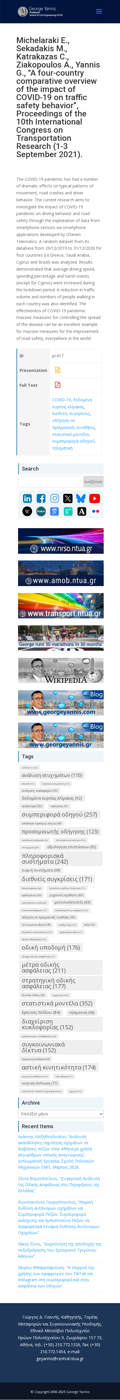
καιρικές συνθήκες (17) (34, 1076)
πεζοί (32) (89, 925)
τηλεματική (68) (81, 1012)
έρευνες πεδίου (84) (41, 1012)
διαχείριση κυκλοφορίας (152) (47, 1024)
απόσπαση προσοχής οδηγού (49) (41, 823)
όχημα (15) (75, 1091)
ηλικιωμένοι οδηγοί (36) (36, 925)
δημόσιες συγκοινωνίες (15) (37, 932)
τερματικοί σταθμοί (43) (36, 1059)
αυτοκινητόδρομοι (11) (34, 910)
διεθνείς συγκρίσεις (71, 413)
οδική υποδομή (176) (51, 947)
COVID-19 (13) (30, 767)
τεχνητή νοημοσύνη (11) (55, 783)
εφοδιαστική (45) (31, 895)
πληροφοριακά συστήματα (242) (45, 858)
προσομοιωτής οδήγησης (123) (60, 831)
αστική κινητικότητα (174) (59, 1067)
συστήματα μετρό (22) (34, 902)
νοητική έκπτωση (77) (39, 1083)
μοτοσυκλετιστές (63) (72, 902)
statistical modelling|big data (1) (41, 1091)
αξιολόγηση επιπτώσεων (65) (71, 846)
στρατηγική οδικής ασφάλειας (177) (48, 983)
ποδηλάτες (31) (59, 806)
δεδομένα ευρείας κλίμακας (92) (52, 798)
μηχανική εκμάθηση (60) (66, 895)
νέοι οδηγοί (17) (64, 1076)
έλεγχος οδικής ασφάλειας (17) (38, 956)
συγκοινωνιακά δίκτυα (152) (43, 1047)
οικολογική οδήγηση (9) (35, 840)
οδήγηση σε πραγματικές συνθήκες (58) (48, 917)
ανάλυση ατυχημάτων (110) (52, 775)
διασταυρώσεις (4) (31, 888)
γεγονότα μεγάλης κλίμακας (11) (67, 888)
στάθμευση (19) (67, 924)
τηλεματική (62, 448)
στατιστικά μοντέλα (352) (57, 1003)
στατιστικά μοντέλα (70, 434)
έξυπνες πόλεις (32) (33, 995)
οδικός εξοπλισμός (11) (34, 939)
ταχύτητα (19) (60, 995)
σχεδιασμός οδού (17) (71, 932)
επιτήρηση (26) (30, 847)
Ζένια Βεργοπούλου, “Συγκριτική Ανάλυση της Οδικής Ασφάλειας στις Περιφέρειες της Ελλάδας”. (59, 1184)
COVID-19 (61, 399)
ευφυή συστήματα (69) (41, 870)
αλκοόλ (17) (28, 783)
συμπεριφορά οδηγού (73, 441)
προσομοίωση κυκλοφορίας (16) (39, 1036)
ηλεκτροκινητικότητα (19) (70, 840)
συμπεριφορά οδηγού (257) (59, 814)
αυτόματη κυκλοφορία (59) (40, 791)
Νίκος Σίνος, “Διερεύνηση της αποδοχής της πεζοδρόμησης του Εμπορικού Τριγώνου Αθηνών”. (59, 1250)
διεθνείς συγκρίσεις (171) (57, 879)
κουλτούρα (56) (32, 806)
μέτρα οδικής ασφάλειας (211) (44, 967)
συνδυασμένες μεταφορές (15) (71, 910)
